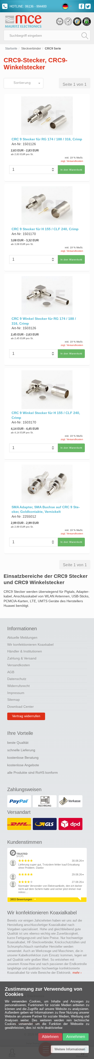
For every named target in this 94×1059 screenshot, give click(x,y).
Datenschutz (16, 679)
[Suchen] (85, 35)
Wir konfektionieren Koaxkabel (30, 644)
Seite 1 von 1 (75, 84)
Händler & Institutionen (24, 651)
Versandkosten (18, 665)
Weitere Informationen (69, 1049)
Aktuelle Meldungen (22, 637)
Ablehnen (50, 1037)
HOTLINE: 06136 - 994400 (28, 6)
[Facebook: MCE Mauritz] (82, 6)
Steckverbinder (31, 48)
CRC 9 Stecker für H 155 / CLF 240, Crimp (45, 229)
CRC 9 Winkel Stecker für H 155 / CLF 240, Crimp (46, 415)
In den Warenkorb (71, 169)
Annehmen (75, 1037)
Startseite (11, 48)
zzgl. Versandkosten (72, 161)
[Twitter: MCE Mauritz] (88, 6)
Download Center (20, 706)
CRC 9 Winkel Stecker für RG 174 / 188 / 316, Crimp (44, 321)
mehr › (77, 972)
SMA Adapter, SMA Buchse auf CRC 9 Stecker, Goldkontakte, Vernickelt (46, 509)
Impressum (15, 693)
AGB (10, 672)
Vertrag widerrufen (26, 716)
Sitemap (13, 699)
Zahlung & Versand (21, 658)
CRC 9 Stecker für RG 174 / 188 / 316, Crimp (47, 139)
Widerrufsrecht (18, 686)
